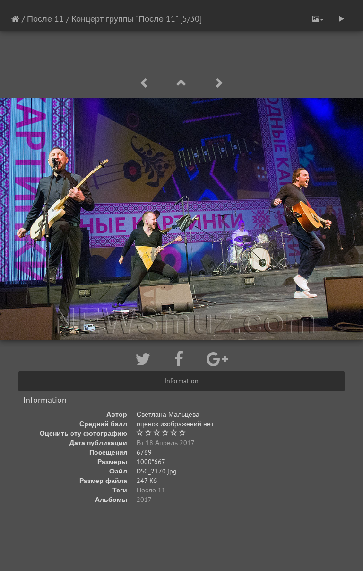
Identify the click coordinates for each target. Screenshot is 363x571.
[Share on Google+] (217, 359)
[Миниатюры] (182, 83)
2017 (144, 499)
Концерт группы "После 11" (125, 18)
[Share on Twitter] (145, 359)
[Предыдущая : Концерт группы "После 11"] (146, 83)
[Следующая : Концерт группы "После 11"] (218, 83)
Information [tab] (181, 380)
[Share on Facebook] (180, 359)
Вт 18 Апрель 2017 (166, 442)
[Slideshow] (341, 19)
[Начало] (15, 18)
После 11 (45, 18)
